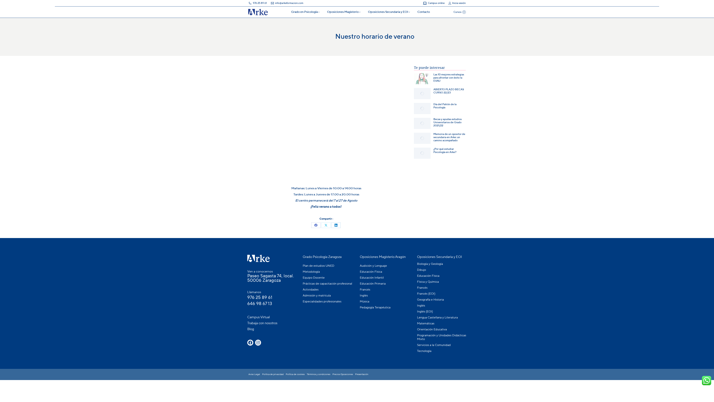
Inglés (364, 295)
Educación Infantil (372, 278)
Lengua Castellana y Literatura (437, 317)
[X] (326, 225)
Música (364, 301)
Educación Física (371, 272)
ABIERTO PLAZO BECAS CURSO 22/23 (448, 91)
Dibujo (421, 270)
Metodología (311, 272)
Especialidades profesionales (322, 301)
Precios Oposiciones (342, 374)
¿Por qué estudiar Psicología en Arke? (444, 151)
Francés (365, 289)
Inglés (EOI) (425, 311)
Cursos (459, 12)
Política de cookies (295, 374)
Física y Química (428, 282)
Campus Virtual (258, 317)
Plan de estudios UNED (318, 266)
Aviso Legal (254, 374)
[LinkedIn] (336, 225)
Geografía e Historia (430, 300)
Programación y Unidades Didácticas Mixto (441, 337)
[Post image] (422, 78)
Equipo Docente (314, 278)
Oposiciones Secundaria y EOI (439, 257)
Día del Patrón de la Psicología (444, 106)
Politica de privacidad (273, 374)
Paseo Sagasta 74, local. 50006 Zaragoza (270, 278)
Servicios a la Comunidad (434, 345)
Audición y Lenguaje (373, 266)
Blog (250, 329)
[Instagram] (258, 343)
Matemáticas (425, 323)
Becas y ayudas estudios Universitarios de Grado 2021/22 (447, 122)
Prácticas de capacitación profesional (327, 283)
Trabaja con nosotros (262, 323)
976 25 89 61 (259, 297)
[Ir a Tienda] (708, 396)
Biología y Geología (430, 264)
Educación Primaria (373, 283)
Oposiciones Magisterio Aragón (383, 257)
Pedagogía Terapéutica (375, 307)
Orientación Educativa (432, 329)
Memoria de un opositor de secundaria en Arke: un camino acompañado (449, 137)
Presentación (361, 374)
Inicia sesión (459, 3)
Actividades (311, 289)
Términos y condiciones (318, 374)
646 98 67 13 (259, 304)
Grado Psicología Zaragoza (322, 257)
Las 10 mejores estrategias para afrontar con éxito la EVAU (448, 77)
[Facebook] (316, 225)
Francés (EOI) (426, 294)
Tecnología (424, 351)
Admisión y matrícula (317, 295)
